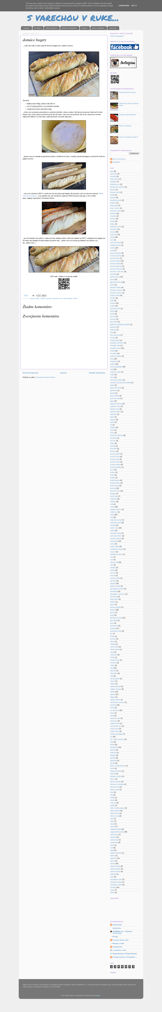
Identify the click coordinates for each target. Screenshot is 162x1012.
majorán (113, 501)
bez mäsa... (38, 28)
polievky (113, 628)
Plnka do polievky (125, 126)
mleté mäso (114, 528)
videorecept (114, 840)
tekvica (112, 779)
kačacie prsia (114, 409)
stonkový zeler (115, 718)
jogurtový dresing (116, 404)
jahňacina (113, 390)
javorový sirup (115, 398)
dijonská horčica (115, 282)
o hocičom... (113, 28)
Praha (112, 636)
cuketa (112, 248)
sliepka (112, 697)
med (111, 517)
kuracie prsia (114, 459)
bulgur (112, 224)
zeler (112, 877)
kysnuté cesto (57, 298)
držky (112, 300)
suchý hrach (114, 729)
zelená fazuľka (115, 866)
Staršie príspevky (97, 373)
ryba (111, 668)
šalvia (112, 744)
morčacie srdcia (115, 533)
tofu (111, 795)
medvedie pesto (115, 522)
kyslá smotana (115, 483)
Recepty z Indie (118, 943)
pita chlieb (113, 620)
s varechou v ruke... (120, 950)
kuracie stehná (115, 464)
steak (112, 715)
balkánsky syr (115, 184)
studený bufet (115, 723)
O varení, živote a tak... (121, 940)
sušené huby (114, 731)
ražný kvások (114, 649)
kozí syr (113, 441)
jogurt (112, 401)
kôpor (112, 443)
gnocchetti (113, 322)
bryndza (113, 218)
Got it (134, 6)
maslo (112, 507)
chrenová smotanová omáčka (120, 382)
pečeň (112, 604)
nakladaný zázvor (116, 554)
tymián (112, 805)
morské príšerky (115, 538)
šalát (112, 742)
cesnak (112, 232)
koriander (113, 438)
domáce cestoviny (116, 290)
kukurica (113, 451)
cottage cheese (115, 245)
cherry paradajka (116, 367)
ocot (111, 559)
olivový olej (114, 562)
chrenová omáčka (116, 380)
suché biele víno (116, 726)
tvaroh (112, 800)
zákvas (112, 855)
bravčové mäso (115, 211)
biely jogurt (114, 205)
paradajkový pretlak (117, 589)
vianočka (113, 837)
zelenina (113, 874)
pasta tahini (114, 599)
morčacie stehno (116, 536)
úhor (111, 818)
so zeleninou (114, 710)
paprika (112, 583)
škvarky (112, 750)
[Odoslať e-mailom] (37, 295)
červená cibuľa (115, 263)
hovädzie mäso (115, 348)
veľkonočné (114, 834)
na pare (113, 552)
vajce (112, 821)
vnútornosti (114, 842)
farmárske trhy (115, 308)
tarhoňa (113, 774)
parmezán (113, 596)
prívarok (113, 639)
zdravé (112, 863)
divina (112, 285)
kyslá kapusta (115, 480)
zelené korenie (115, 871)
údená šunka (114, 813)
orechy (112, 570)
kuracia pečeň (115, 454)
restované (113, 655)
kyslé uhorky (114, 485)
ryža (111, 676)
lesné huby (114, 496)
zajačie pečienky (116, 853)
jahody (112, 393)
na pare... (84, 28)
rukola (112, 665)
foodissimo (117, 928)
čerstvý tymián (115, 261)
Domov (63, 373)
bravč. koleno (115, 208)
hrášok (112, 351)
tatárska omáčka (116, 776)
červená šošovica (116, 269)
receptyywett (117, 947)
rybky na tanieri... (52, 28)
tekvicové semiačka (117, 784)
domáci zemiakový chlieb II (128, 137)
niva (111, 557)
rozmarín (113, 663)
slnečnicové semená (117, 702)
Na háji (115, 936)
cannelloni (113, 229)
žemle (112, 892)
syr (111, 737)
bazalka (113, 197)
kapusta (113, 419)
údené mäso (114, 816)
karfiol (112, 422)
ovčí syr (113, 573)
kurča (112, 470)
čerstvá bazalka (115, 253)
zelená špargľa (115, 869)
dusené (112, 303)
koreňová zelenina (116, 435)
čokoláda (113, 274)
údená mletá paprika (117, 808)
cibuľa (112, 237)
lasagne (113, 493)
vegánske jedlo (115, 829)
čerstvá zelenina (116, 256)
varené (112, 826)
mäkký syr (113, 512)
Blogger (97, 995)
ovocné (112, 575)
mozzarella (114, 541)
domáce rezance (116, 293)
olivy (111, 565)
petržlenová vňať (116, 618)
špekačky (113, 760)
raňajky (112, 644)
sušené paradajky (116, 734)
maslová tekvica (115, 509)
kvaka (112, 475)
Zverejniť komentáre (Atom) (45, 377)
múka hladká (67, 298)
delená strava (115, 277)
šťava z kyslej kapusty (117, 766)
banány (112, 189)
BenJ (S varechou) (118, 159)
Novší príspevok (30, 373)
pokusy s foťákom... (98, 28)
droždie (43, 298)
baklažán (113, 182)
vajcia (112, 824)
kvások (112, 478)
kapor (112, 417)
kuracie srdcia (115, 462)
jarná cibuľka (114, 396)
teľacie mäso (114, 789)
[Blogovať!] (39, 295)
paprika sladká (115, 586)
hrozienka (113, 353)
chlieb (112, 374)
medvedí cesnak (116, 520)
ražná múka (114, 647)
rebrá (112, 652)
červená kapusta (116, 266)
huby (112, 359)
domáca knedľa (115, 287)
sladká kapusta (115, 686)
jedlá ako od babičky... (70, 28)
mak (111, 504)
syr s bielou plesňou (117, 739)
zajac (112, 850)
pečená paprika (115, 607)
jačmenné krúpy (115, 388)
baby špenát (114, 179)
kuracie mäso (115, 456)
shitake (112, 684)
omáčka (113, 567)
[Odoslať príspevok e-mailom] (33, 295)
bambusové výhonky (117, 187)
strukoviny (113, 721)
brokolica (113, 213)
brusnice (113, 216)
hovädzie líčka (115, 345)
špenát (112, 763)
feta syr (112, 316)
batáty (112, 195)
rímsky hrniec (115, 660)
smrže (112, 707)
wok (111, 848)
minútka (113, 525)
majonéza (113, 499)
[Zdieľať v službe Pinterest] (45, 295)
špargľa (112, 758)
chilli (111, 369)
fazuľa (112, 314)
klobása (113, 427)
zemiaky (113, 887)
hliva (111, 332)
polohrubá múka (116, 631)
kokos (112, 433)
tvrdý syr (113, 803)
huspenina (113, 361)
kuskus (112, 472)
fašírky (112, 311)
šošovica (113, 752)
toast (112, 792)
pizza (112, 623)
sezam (112, 681)
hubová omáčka (115, 356)
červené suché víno (117, 271)
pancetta (113, 581)
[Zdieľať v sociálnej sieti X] (41, 295)
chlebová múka (115, 372)
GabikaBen (116, 162)
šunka (112, 768)
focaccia (113, 319)
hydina (112, 364)
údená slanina (115, 810)
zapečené (113, 858)
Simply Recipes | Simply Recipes (125, 953)
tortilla (112, 797)
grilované (113, 327)
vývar (112, 845)
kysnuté (49, 298)
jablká (112, 385)
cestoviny (113, 234)
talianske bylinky (116, 771)
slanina (112, 694)
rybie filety (113, 673)
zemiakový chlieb (116, 885)
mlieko (112, 530)
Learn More (124, 6)
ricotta (112, 657)
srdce (112, 713)
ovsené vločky (115, 578)
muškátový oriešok (116, 549)
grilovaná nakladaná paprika (120, 324)
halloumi (113, 330)
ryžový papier (115, 678)
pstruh (112, 641)
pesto (112, 615)
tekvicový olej (114, 787)
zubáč (112, 890)
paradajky (113, 591)
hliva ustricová (115, 335)
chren (112, 377)
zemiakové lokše (116, 882)
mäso (112, 514)
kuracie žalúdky (115, 467)
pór (111, 634)
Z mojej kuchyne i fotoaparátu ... (125, 957)
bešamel (113, 203)
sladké (112, 692)
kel (111, 425)
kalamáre (113, 414)
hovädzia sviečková (117, 343)
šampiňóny (114, 747)
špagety (113, 755)
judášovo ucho (115, 406)
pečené (112, 610)
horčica (112, 338)
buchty (112, 221)
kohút (112, 430)
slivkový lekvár (115, 700)
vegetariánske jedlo (117, 832)
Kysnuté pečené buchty (127, 92)
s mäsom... (26, 28)
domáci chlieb (34, 298)
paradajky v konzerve (117, 594)
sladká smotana (115, 689)
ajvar (112, 171)
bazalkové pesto (116, 200)
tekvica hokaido (115, 781)
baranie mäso (115, 192)
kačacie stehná (115, 411)
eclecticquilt (117, 925)
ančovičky (113, 174)
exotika (112, 306)
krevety (112, 446)
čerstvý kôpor (115, 258)
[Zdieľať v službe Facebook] (43, 295)
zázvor (112, 861)
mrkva (112, 544)
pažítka (112, 602)
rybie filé (113, 671)
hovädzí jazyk (115, 340)
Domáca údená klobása (127, 114)
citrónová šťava (115, 242)
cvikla (112, 250)
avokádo (113, 176)
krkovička (113, 448)
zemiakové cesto (116, 879)
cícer (112, 240)
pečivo (75, 298)
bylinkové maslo (115, 226)
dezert (112, 279)
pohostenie (114, 626)
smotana (113, 705)
